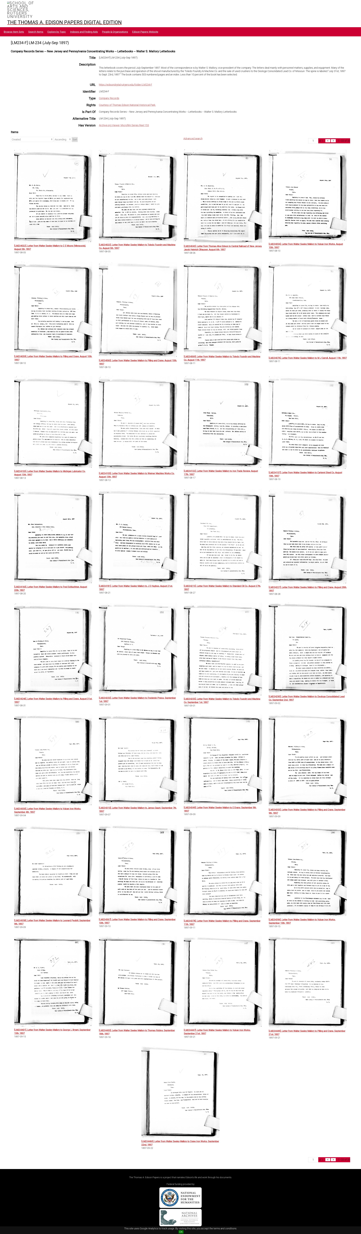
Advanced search (192, 138)
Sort (74, 139)
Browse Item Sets (14, 31)
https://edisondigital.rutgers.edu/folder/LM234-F (125, 84)
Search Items (35, 31)
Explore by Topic (57, 31)
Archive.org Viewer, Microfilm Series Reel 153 (124, 125)
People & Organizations (115, 31)
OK (181, 1231)
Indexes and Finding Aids (84, 31)
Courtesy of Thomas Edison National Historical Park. (127, 104)
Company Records (109, 98)
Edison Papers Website (145, 31)
